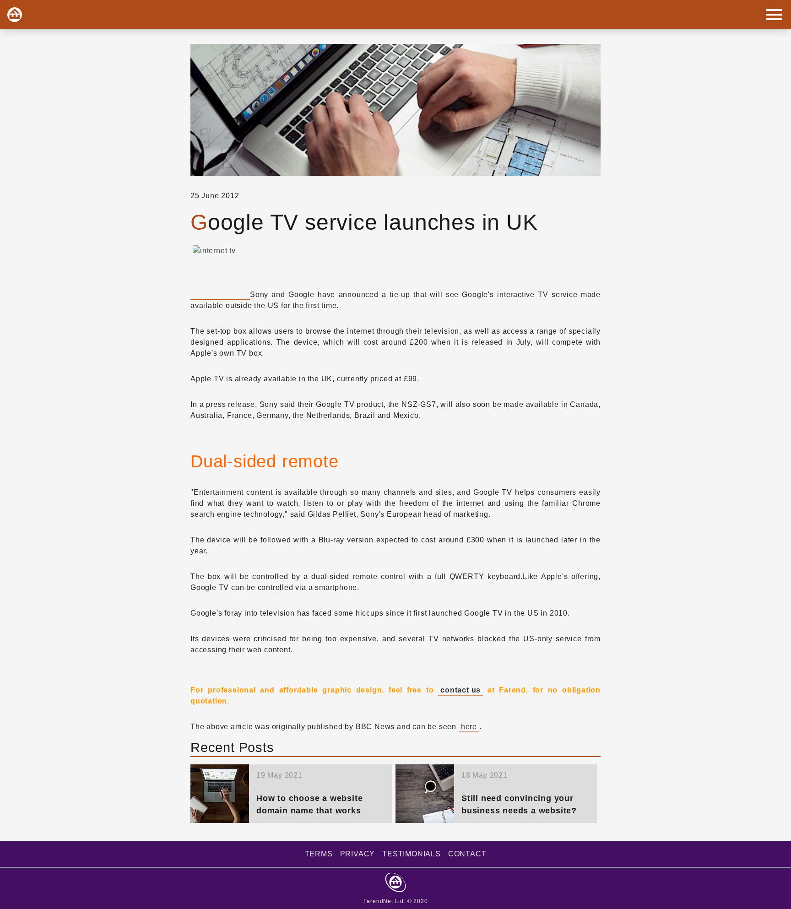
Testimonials (411, 854)
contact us (460, 690)
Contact (467, 854)
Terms (319, 854)
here (469, 726)
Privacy (357, 854)
